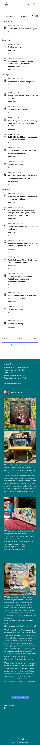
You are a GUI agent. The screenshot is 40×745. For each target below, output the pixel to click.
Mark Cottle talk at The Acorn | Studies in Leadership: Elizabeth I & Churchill (22, 176)
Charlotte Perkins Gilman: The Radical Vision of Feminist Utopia (22, 261)
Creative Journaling (15, 164)
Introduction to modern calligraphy (21, 81)
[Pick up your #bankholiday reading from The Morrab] (20, 447)
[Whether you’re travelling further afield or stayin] (20, 546)
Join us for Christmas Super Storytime (22, 28)
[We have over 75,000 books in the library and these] (20, 612)
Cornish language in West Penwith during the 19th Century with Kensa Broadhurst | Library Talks (21, 212)
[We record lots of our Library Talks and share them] (20, 579)
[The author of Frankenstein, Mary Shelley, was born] (20, 414)
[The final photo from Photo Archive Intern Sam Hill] (20, 480)
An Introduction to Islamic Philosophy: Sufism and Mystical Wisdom (22, 244)
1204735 (23, 378)
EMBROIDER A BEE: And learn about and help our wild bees (22, 138)
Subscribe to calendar (19, 345)
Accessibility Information (12, 384)
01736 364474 (9, 373)
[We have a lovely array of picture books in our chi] (20, 513)
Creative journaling (15, 47)
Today (20, 338)
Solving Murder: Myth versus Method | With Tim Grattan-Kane (22, 296)
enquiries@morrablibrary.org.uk (15, 375)
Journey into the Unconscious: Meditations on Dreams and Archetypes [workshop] (20, 279)
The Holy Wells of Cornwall (18, 109)
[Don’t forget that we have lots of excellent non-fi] (20, 678)
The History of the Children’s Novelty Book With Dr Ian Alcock (22, 152)
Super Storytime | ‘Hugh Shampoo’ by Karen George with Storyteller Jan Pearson (22, 123)
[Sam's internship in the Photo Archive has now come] (20, 645)
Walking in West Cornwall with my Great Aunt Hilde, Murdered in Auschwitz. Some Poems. (21, 63)
